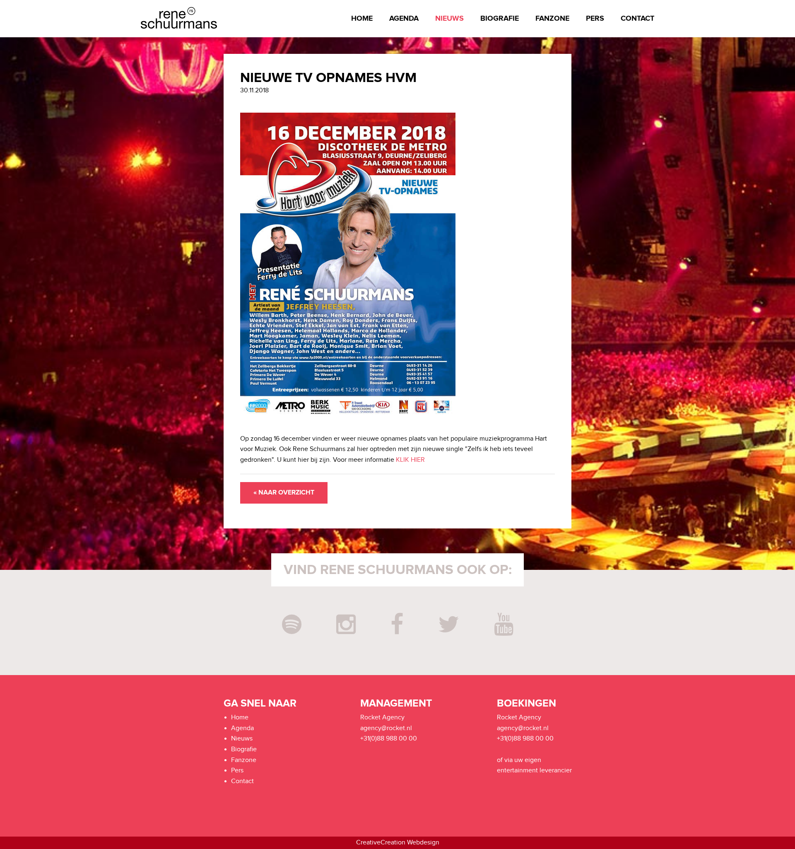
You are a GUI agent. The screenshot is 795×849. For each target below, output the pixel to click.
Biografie (499, 18)
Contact (637, 18)
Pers (595, 18)
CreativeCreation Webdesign (397, 843)
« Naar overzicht (283, 493)
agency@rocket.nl (386, 728)
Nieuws (449, 18)
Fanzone (552, 18)
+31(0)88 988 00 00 (388, 739)
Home (362, 18)
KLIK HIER (410, 460)
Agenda (404, 18)
